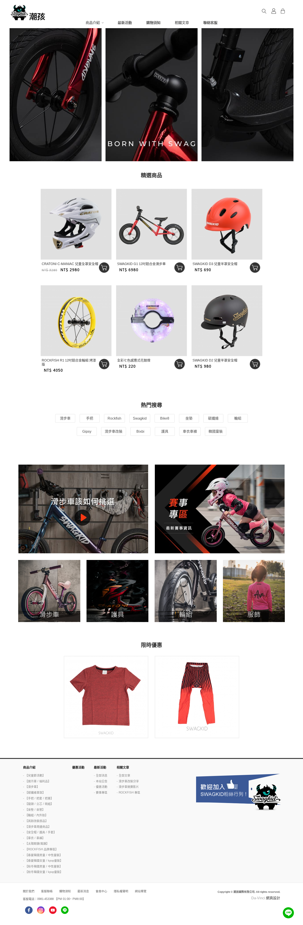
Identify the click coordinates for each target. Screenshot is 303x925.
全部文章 (124, 775)
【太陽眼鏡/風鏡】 (37, 843)
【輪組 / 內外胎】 (36, 815)
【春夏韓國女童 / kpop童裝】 (44, 860)
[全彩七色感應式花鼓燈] (151, 320)
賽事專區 (101, 792)
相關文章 (182, 23)
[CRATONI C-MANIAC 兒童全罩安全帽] (76, 224)
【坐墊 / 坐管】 (35, 809)
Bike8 (164, 418)
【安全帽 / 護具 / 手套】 (40, 832)
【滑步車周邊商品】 (38, 826)
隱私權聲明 (121, 891)
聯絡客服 (210, 23)
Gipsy (86, 431)
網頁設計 (273, 898)
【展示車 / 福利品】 (38, 781)
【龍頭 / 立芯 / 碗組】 (39, 803)
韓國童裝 (216, 431)
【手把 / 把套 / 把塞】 (39, 798)
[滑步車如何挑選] (83, 509)
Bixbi (140, 431)
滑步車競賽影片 (129, 786)
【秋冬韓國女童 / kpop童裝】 (44, 872)
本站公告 (101, 781)
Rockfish (114, 418)
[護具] (118, 591)
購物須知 (153, 23)
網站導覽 (140, 891)
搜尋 (264, 11)
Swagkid (140, 418)
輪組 (237, 418)
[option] (151, 94)
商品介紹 (93, 23)
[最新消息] (220, 509)
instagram (41, 910)
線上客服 (288, 912)
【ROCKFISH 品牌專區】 (41, 849)
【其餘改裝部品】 (36, 821)
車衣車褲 (190, 431)
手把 (89, 418)
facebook (29, 910)
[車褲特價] (197, 697)
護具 (164, 431)
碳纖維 (213, 418)
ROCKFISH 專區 (129, 792)
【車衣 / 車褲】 (35, 838)
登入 (273, 11)
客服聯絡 (47, 891)
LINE (65, 910)
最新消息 (83, 891)
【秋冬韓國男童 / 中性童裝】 (43, 866)
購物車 (286, 11)
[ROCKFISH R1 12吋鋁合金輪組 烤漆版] (76, 320)
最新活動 (125, 23)
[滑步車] (49, 591)
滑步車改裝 (113, 431)
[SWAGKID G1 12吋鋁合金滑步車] (151, 224)
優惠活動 (78, 767)
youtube (53, 910)
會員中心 (101, 891)
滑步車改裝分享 (129, 781)
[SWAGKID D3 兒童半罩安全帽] (226, 224)
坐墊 (189, 418)
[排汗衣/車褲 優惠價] (106, 697)
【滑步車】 (32, 786)
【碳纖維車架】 (35, 792)
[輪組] (186, 591)
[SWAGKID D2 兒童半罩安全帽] (226, 320)
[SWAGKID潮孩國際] (28, 12)
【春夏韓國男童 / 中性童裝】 (43, 855)
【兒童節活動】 (35, 775)
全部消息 (101, 775)
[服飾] (254, 591)
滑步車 (65, 418)
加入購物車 (104, 267)
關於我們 (28, 891)
